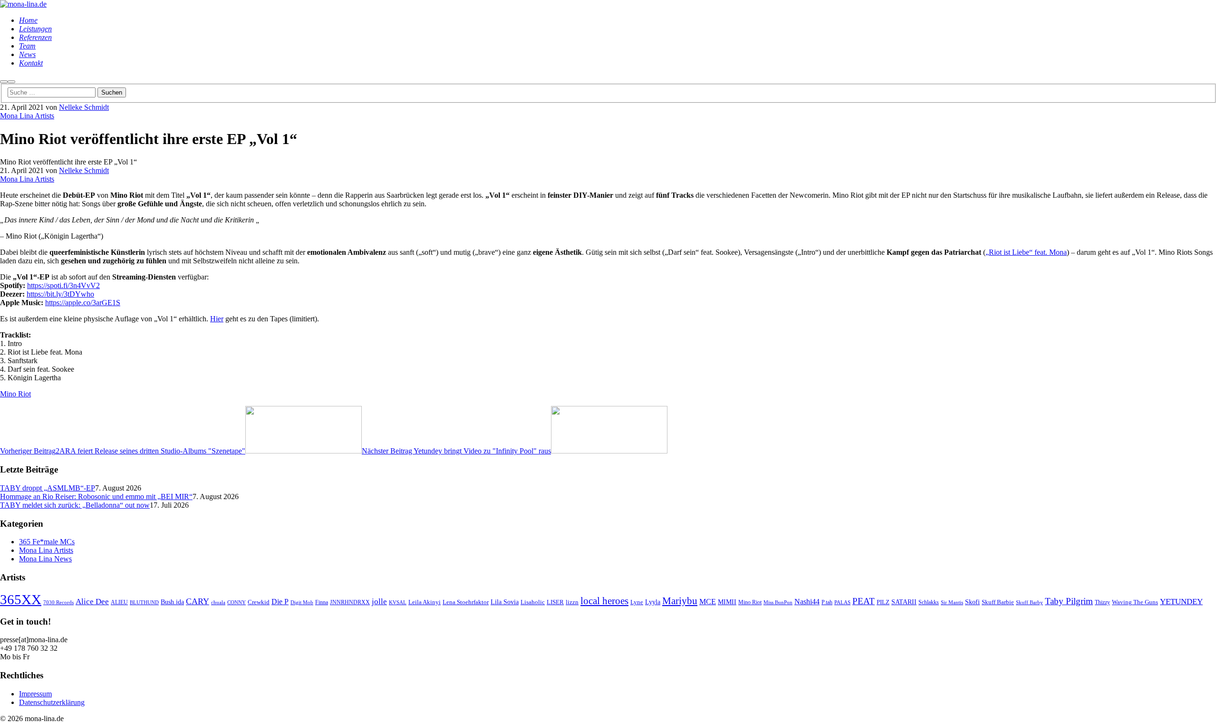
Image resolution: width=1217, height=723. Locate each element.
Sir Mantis (952, 602)
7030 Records (58, 602)
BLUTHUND (144, 602)
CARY (197, 601)
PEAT (863, 601)
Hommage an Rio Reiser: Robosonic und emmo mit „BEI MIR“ (96, 496)
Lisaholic (533, 602)
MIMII (727, 602)
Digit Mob (301, 602)
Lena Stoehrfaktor (466, 602)
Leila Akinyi (424, 602)
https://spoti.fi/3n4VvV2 (63, 285)
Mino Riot (15, 394)
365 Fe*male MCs (47, 542)
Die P (280, 602)
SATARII (904, 602)
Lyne (636, 602)
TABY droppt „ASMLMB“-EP (47, 488)
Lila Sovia (505, 602)
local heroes (604, 601)
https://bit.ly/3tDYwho (60, 294)
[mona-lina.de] (23, 4)
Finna (321, 602)
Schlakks (928, 602)
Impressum (35, 694)
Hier (216, 319)
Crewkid (259, 602)
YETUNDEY (1181, 601)
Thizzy (1102, 602)
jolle (379, 601)
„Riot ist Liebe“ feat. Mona (1026, 252)
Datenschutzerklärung (52, 702)
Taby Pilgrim (1069, 601)
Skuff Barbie (998, 602)
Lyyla (652, 602)
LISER (555, 602)
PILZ (883, 602)
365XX (20, 599)
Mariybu (679, 601)
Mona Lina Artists (27, 116)
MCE (707, 602)
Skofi (972, 602)
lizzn (572, 602)
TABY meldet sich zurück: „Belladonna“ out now (75, 505)
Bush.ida (172, 602)
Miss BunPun (777, 602)
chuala (218, 602)
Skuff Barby (1029, 602)
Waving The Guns (1135, 602)
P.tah (826, 602)
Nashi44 (807, 602)
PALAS (842, 602)
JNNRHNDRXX (350, 602)
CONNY (236, 602)
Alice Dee (92, 601)
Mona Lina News (45, 559)
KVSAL (397, 602)
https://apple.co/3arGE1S (82, 303)
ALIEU (119, 602)
